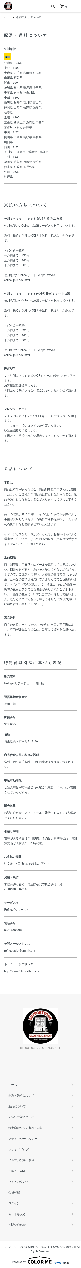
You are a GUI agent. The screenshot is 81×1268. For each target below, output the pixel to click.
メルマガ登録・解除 (21, 1160)
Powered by (19, 1261)
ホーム (7, 17)
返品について (17, 1106)
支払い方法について (21, 1117)
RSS (11, 1171)
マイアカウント (18, 1181)
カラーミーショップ (12, 1246)
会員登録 (14, 1192)
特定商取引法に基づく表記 (25, 1127)
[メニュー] (75, 6)
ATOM (21, 1171)
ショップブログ (18, 1149)
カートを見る (17, 1214)
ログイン (14, 1203)
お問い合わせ (17, 1224)
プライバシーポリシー (22, 1138)
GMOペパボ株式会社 (64, 1246)
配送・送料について (21, 1095)
